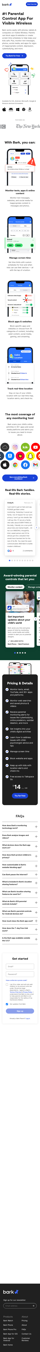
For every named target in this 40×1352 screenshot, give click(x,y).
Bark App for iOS (10, 1334)
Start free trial (31, 4)
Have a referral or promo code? (16, 980)
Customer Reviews (26, 1339)
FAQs (24, 1329)
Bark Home (8, 1345)
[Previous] (36, 527)
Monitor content (15, 587)
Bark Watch (8, 1320)
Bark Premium (23, 644)
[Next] (35, 619)
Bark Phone (12, 644)
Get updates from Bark (18, 1004)
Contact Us (26, 1334)
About (24, 1325)
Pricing (24, 1320)
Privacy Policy (27, 992)
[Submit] (33, 1305)
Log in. (28, 1018)
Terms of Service (16, 992)
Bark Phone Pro (9, 1329)
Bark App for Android (8, 1339)
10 (32, 560)
